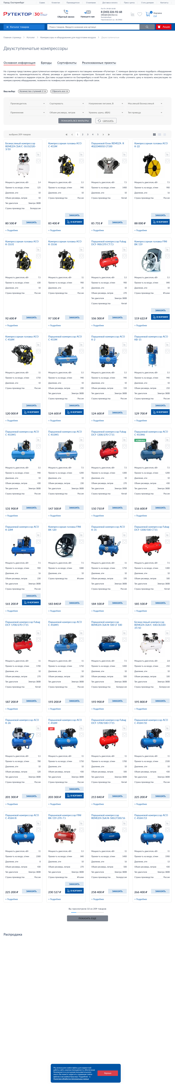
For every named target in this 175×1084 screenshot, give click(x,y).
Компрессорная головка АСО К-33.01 (22, 243)
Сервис (42, 3)
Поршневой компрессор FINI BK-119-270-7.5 (64, 817)
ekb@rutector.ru (109, 14)
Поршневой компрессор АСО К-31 (108, 528)
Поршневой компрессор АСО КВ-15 (151, 338)
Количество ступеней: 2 (31, 91)
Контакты (164, 3)
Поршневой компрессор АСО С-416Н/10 (151, 721)
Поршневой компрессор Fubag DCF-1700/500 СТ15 (108, 721)
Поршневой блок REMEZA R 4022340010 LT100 (107, 145)
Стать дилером (147, 3)
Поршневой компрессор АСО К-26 (22, 721)
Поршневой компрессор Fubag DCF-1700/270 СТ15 (22, 623)
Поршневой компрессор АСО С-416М (65, 721)
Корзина (158, 13)
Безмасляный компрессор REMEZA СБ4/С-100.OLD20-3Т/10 (150, 625)
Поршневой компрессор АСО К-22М (22, 528)
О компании (91, 3)
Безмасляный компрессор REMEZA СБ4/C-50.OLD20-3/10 (20, 146)
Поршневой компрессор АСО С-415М (65, 338)
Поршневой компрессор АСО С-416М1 (65, 623)
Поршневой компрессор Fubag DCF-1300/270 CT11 (108, 433)
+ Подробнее (11, 230)
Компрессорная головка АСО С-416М (22, 338)
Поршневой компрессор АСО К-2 (108, 338)
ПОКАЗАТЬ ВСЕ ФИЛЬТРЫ (75, 120)
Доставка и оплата (109, 3)
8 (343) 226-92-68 (111, 11)
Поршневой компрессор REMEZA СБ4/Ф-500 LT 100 (106, 623)
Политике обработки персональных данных (71, 1079)
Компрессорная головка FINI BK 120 (64, 528)
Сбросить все (58, 91)
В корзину (76, 222)
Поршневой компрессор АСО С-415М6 (151, 433)
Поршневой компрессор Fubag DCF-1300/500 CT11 (151, 528)
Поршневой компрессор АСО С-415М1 (22, 433)
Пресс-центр (129, 3)
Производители (73, 3)
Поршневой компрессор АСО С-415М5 (65, 433)
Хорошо (107, 1073)
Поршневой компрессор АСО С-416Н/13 (151, 817)
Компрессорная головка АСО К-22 (151, 145)
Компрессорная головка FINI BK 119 (150, 243)
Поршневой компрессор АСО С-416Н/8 (22, 817)
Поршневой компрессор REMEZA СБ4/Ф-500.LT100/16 (108, 817)
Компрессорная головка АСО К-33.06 (64, 243)
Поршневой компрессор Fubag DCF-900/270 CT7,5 (108, 243)
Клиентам (56, 3)
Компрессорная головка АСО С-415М (64, 145)
